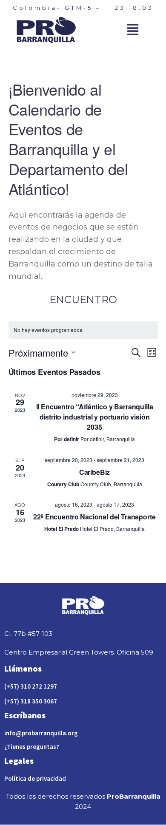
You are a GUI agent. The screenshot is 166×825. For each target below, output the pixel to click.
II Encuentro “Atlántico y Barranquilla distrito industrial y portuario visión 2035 (94, 417)
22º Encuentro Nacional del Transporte (94, 517)
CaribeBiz (94, 472)
